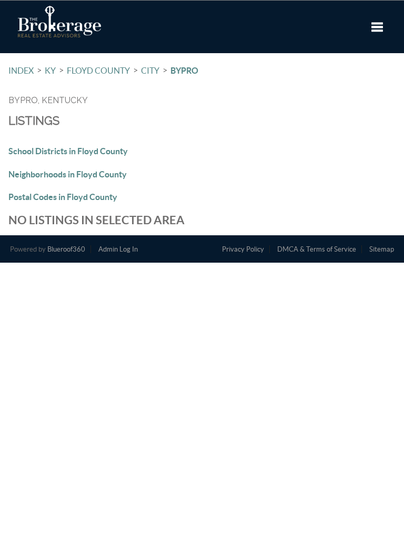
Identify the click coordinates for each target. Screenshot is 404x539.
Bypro (184, 70)
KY (50, 70)
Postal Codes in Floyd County (62, 197)
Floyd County (98, 70)
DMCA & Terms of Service (316, 249)
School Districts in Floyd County (68, 151)
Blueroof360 (66, 249)
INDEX (21, 70)
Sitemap (381, 249)
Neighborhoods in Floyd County (67, 174)
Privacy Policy (243, 249)
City (150, 70)
